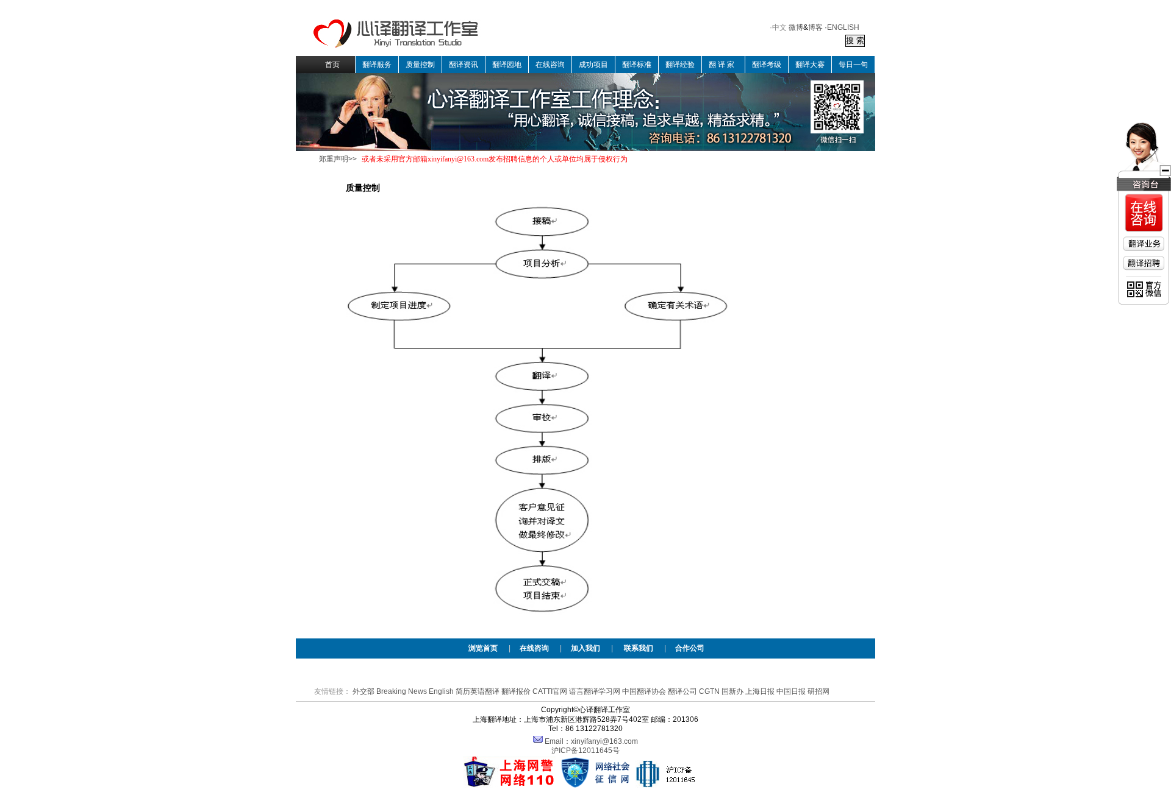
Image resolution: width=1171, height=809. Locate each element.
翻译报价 (516, 691)
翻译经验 (680, 64)
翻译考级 (766, 64)
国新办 (732, 691)
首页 (332, 64)
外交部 (363, 691)
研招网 (818, 691)
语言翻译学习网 (594, 691)
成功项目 (593, 64)
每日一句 (853, 64)
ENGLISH (843, 27)
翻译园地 (506, 64)
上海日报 (760, 691)
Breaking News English (415, 691)
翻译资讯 (463, 64)
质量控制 (420, 64)
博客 (815, 27)
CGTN (709, 691)
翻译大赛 (810, 64)
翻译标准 (636, 64)
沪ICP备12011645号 (585, 750)
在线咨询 (550, 64)
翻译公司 (682, 691)
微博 (796, 27)
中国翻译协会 (644, 691)
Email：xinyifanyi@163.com (591, 741)
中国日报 (791, 691)
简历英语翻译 (478, 691)
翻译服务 (377, 64)
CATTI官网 (549, 691)
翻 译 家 (721, 64)
